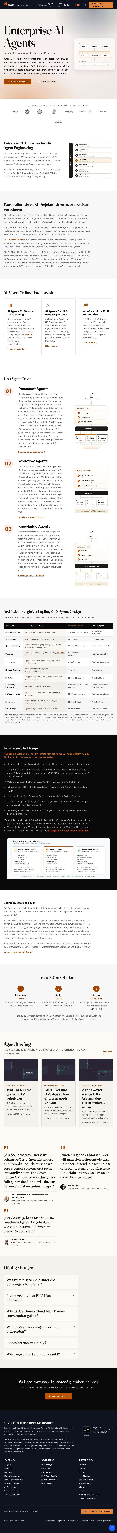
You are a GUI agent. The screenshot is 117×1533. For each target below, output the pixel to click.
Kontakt (67, 5)
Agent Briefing (51, 5)
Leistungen (18, 5)
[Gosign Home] (9, 5)
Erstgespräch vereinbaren (97, 5)
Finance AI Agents (15, 349)
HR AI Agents (51, 346)
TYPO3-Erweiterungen (87, 1498)
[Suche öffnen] (85, 5)
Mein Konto (50, 1521)
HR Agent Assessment (12, 1476)
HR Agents (8, 1472)
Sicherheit (84, 1521)
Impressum (62, 1521)
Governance (30, 5)
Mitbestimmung (47, 1472)
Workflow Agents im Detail (30, 517)
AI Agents (7, 1465)
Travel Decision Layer (12, 1494)
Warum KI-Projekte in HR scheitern (20, 1094)
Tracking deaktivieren (105, 1521)
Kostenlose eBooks (86, 1480)
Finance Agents (9, 1468)
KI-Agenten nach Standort (89, 1494)
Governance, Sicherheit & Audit (18, 952)
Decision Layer (15, 240)
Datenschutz (73, 1521)
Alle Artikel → (107, 1053)
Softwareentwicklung (12, 1491)
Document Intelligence (12, 1483)
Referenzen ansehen (45, 82)
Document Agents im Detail (30, 452)
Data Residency (47, 1483)
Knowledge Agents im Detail (31, 575)
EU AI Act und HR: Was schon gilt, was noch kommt (56, 1096)
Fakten (81, 1491)
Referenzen (42, 5)
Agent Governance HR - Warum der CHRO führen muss (93, 1098)
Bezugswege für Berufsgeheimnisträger (68, 830)
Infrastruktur (89, 343)
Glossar (82, 1487)
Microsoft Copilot (75, 626)
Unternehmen (86, 1460)
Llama (58, 653)
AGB (92, 1521)
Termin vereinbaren (16, 82)
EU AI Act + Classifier (49, 1476)
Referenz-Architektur (49, 1480)
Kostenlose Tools (85, 1483)
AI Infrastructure (10, 1487)
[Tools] (112, 1528)
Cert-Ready (45, 1468)
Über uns (60, 5)
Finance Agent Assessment (14, 1480)
